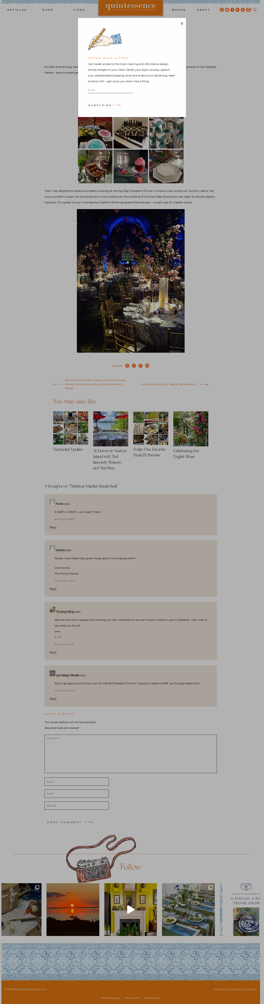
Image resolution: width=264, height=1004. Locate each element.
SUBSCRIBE (100, 105)
